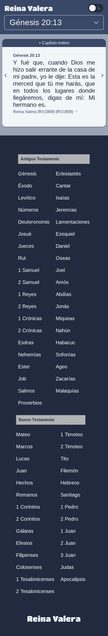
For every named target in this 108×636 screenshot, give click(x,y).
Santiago (70, 495)
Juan (21, 470)
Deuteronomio (33, 222)
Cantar (63, 185)
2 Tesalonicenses (35, 591)
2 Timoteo (72, 446)
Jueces (26, 246)
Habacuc (65, 342)
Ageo (61, 366)
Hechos (24, 482)
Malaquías (67, 391)
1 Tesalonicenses (35, 579)
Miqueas (65, 318)
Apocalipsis (73, 579)
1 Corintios (28, 507)
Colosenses (29, 567)
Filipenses (27, 555)
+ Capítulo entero (54, 43)
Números (28, 210)
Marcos (24, 446)
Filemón (69, 470)
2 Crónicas (30, 330)
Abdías (63, 294)
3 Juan (68, 555)
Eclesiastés (68, 173)
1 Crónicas (30, 318)
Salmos (26, 391)
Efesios (24, 543)
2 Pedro (69, 519)
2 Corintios (28, 519)
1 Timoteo (72, 434)
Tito (65, 458)
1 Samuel (28, 270)
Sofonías (66, 354)
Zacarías (65, 378)
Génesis (27, 173)
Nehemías (29, 354)
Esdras (26, 342)
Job (22, 378)
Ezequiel (65, 234)
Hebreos (70, 482)
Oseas (63, 258)
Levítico (26, 198)
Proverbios (30, 403)
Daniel (63, 246)
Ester (24, 366)
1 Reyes (27, 294)
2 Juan (68, 543)
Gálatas (24, 531)
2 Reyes (27, 306)
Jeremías (66, 210)
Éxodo (25, 185)
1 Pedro (69, 507)
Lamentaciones (73, 222)
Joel (60, 270)
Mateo (23, 434)
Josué (24, 234)
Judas (67, 567)
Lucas (22, 458)
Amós (62, 282)
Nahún (63, 330)
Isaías (62, 198)
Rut (22, 258)
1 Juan (68, 531)
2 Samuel (28, 282)
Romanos (26, 495)
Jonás (62, 306)
